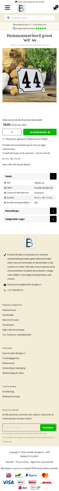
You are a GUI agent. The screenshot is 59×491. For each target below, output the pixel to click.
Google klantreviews (26, 28)
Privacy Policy (22, 462)
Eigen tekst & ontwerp (13, 329)
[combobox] (29, 17)
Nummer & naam (10, 319)
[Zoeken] (8, 18)
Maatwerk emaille (11, 396)
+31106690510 (15, 290)
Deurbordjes (8, 315)
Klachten (10, 462)
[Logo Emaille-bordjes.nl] (29, 8)
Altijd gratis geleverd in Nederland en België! (27, 139)
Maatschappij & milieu (13, 373)
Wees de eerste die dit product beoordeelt (22, 120)
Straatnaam (8, 324)
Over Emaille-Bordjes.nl (13, 353)
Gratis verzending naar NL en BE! (30, 1)
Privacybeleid (7, 437)
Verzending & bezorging (13, 368)
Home (13, 45)
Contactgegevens (10, 358)
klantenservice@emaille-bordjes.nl (24, 284)
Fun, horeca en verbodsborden (16, 334)
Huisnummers (9, 310)
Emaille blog (8, 391)
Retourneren (8, 363)
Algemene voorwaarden (38, 437)
